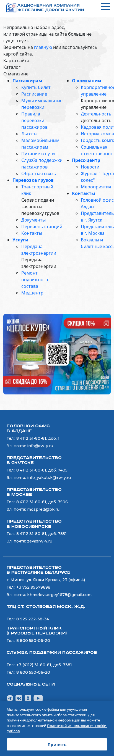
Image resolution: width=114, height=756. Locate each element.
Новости (90, 167)
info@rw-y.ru (40, 445)
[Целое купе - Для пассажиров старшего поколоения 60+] (57, 354)
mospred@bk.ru (43, 509)
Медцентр (32, 293)
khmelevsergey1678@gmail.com (59, 594)
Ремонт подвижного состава (34, 279)
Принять (57, 744)
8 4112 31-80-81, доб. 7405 (42, 470)
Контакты (31, 233)
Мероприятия (96, 187)
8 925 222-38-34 (32, 619)
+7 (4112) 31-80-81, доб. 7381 (44, 664)
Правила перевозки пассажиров (34, 120)
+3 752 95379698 (33, 587)
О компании (86, 81)
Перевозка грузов (33, 180)
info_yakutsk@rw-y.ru (49, 477)
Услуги (20, 240)
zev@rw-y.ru (39, 541)
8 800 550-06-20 (33, 640)
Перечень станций (41, 226)
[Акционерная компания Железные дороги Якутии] (47, 7)
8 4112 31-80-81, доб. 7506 (42, 501)
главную (43, 47)
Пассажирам (27, 81)
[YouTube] (38, 698)
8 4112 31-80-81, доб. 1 (37, 438)
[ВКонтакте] (18, 698)
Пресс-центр (86, 160)
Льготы (29, 134)
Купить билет (36, 87)
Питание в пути (38, 154)
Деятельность (96, 114)
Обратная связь (38, 173)
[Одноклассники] (28, 698)
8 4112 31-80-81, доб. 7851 (41, 533)
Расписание (34, 94)
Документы (33, 220)
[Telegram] (10, 698)
